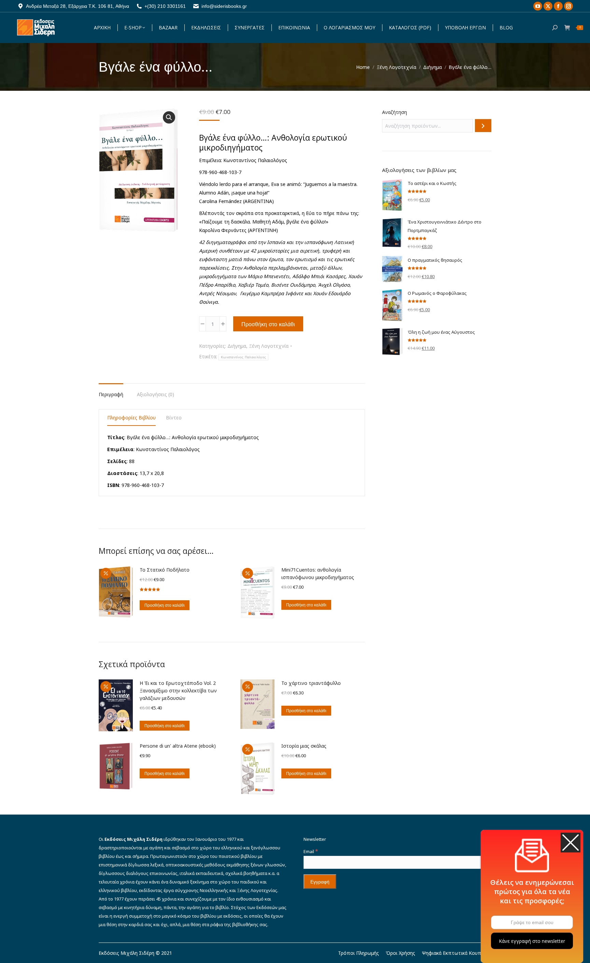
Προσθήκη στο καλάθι (268, 324)
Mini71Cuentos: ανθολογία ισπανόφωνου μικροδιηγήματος (317, 573)
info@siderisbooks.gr (224, 6)
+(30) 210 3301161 (165, 6)
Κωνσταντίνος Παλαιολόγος (243, 357)
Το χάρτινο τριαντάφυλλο (311, 683)
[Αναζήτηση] (483, 125)
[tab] (131, 418)
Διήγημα (236, 346)
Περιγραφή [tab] (111, 394)
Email (311, 851)
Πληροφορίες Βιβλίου (131, 417)
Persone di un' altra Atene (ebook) (178, 746)
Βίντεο (174, 417)
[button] (169, 117)
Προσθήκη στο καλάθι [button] (164, 605)
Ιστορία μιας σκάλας (303, 746)
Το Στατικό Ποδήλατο (164, 569)
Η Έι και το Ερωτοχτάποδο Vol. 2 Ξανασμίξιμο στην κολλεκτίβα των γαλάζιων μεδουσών (178, 690)
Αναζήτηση (394, 112)
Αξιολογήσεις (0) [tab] (155, 394)
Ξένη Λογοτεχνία (269, 346)
